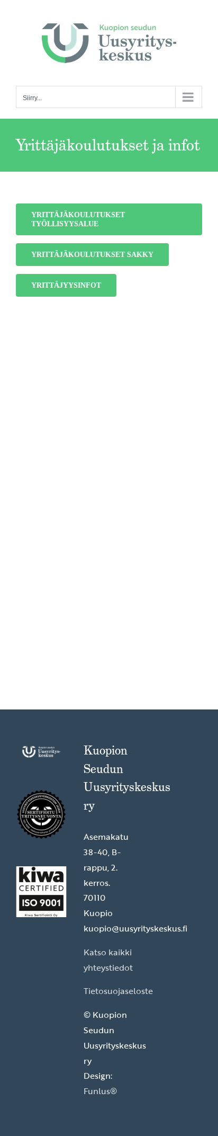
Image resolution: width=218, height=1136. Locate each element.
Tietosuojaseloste (118, 990)
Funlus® (100, 1091)
